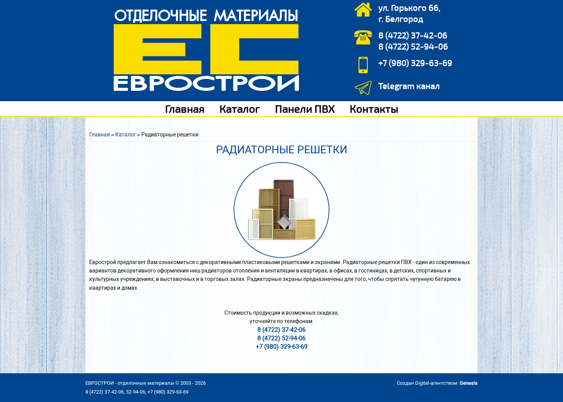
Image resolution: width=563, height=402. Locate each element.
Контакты (374, 108)
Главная (185, 108)
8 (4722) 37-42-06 (412, 35)
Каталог (239, 108)
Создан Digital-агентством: (437, 383)
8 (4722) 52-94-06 (413, 46)
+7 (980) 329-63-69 (415, 62)
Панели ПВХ (305, 108)
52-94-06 (135, 392)
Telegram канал (409, 85)
